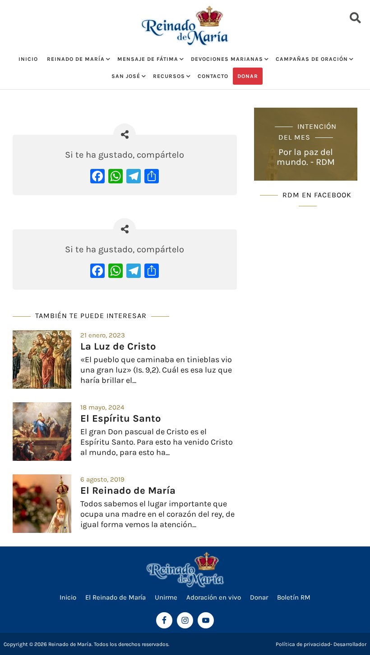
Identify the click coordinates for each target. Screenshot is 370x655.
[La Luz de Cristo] (42, 359)
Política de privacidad (303, 644)
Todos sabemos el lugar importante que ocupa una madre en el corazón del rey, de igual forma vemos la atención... (157, 514)
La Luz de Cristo (118, 346)
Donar (247, 76)
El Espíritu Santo (120, 418)
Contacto (213, 76)
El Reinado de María (128, 490)
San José (125, 76)
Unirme (166, 597)
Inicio (28, 59)
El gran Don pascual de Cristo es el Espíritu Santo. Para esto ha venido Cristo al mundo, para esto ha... (156, 442)
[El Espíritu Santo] (42, 431)
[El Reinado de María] (42, 503)
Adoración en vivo (213, 597)
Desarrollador (349, 644)
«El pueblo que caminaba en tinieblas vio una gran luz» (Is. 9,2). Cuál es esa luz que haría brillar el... (156, 370)
